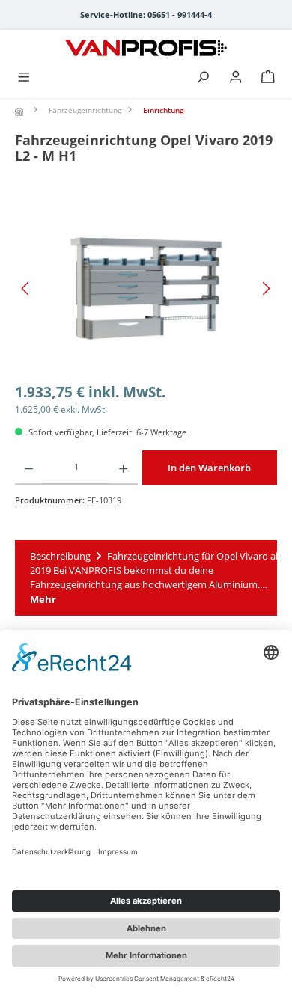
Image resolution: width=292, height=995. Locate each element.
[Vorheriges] (26, 288)
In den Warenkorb (209, 467)
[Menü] (23, 78)
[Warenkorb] (268, 78)
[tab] (146, 578)
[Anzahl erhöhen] (123, 467)
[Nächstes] (266, 288)
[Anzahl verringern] (29, 467)
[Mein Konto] (235, 78)
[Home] (21, 111)
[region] (146, 288)
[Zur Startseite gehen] (146, 47)
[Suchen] (202, 78)
